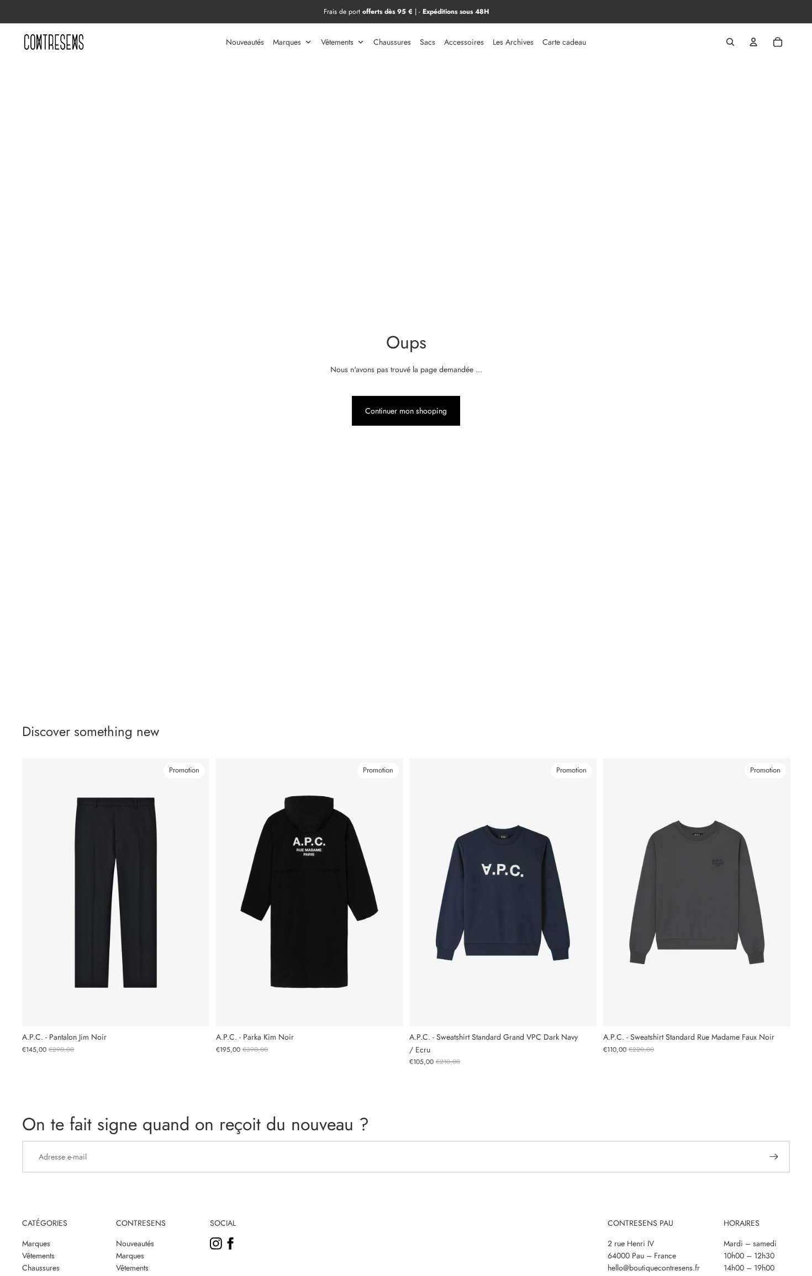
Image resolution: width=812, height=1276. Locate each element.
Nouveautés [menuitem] (245, 41)
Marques (36, 1243)
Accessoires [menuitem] (464, 41)
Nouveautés (135, 1243)
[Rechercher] (730, 42)
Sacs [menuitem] (427, 41)
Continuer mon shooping (406, 410)
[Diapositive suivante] (192, 892)
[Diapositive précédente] (38, 892)
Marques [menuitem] (287, 41)
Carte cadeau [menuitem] (564, 41)
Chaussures (41, 1267)
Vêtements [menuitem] (337, 41)
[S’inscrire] (773, 1156)
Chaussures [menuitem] (392, 41)
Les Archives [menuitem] (513, 41)
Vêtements (38, 1255)
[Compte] (753, 42)
